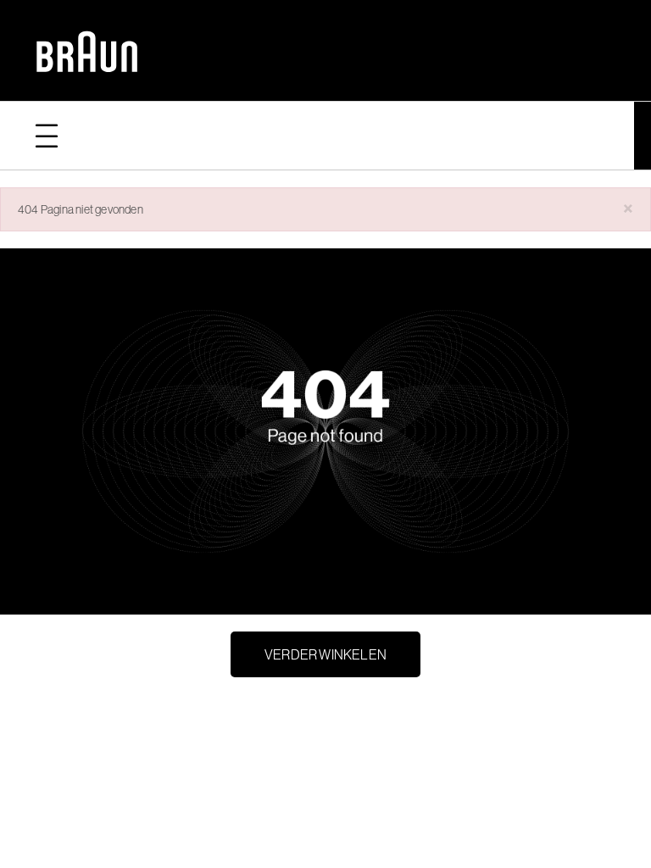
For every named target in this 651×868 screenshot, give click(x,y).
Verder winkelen (325, 654)
